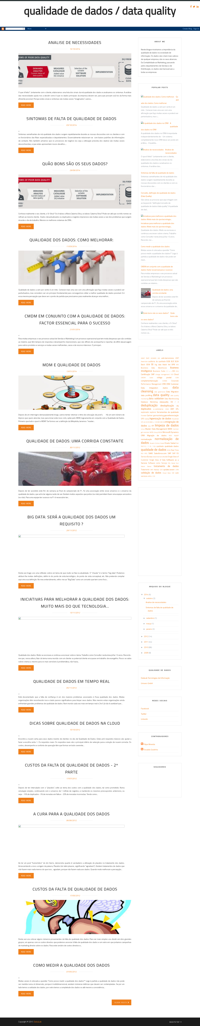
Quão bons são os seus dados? (75, 164)
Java (149, 426)
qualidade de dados (153, 449)
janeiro (149, 629)
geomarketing (158, 415)
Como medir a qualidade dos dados (71, 965)
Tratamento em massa (150, 469)
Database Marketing (149, 402)
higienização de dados (160, 418)
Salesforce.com (160, 453)
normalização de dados (160, 441)
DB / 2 (175, 402)
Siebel (155, 456)
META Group (154, 432)
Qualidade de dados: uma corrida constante (75, 441)
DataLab (37, 1021)
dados (165, 387)
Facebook (145, 708)
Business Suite (159, 371)
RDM (168, 450)
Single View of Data (157, 460)
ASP (177, 358)
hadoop (147, 419)
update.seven (169, 469)
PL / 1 (146, 446)
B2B (168, 361)
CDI (173, 371)
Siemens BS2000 (162, 456)
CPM (164, 384)
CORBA (164, 381)
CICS (172, 374)
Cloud (176, 374)
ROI (142, 453)
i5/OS (148, 422)
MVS (170, 435)
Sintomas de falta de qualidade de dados (71, 118)
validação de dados (151, 472)
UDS (161, 469)
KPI (153, 426)
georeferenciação (171, 415)
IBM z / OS (153, 422)
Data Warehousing (172, 398)
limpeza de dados (167, 425)
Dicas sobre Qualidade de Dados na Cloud (75, 723)
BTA (177, 364)
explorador (145, 412)
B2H (177, 361)
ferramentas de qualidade (168, 412)
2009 (146, 652)
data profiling (146, 395)
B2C (172, 361)
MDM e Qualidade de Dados (71, 365)
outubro (149, 598)
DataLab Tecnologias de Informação (155, 677)
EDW (167, 409)
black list (166, 364)
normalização (146, 439)
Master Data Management (156, 428)
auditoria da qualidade (157, 361)
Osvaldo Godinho (151, 749)
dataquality (164, 401)
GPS (142, 418)
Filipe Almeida (149, 744)
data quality (161, 395)
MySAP (176, 435)
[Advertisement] (49, 25)
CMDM (143, 377)
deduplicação (149, 405)
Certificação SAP (147, 374)
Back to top (175, 1022)
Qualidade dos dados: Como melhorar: (71, 240)
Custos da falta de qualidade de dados (75, 889)
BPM (173, 364)
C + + (169, 371)
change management (163, 374)
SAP (169, 453)
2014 (146, 594)
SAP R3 (175, 453)
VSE (173, 473)
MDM (170, 428)
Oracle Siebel (170, 443)
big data (158, 364)
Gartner (150, 415)
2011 (146, 641)
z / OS (153, 476)
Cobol (151, 377)
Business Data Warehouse (154, 368)
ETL (177, 408)
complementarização (149, 380)
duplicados (146, 409)
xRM (149, 476)
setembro (150, 618)
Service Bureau (147, 456)
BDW (148, 364)
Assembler (144, 361)
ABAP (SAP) (145, 358)
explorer (153, 412)
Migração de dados (157, 435)
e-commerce (158, 409)
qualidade (160, 446)
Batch (143, 364)
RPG (145, 453)
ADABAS (153, 358)
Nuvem (152, 443)
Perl (177, 443)
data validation (156, 398)
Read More (26, 105)
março (149, 623)
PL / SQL (153, 446)
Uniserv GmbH (147, 683)
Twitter (144, 713)
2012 (146, 636)
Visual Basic (167, 473)
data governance (159, 392)
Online (157, 443)
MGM (160, 432)
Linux (143, 429)
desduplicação (167, 405)
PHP (142, 446)
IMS (158, 422)
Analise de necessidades (74, 42)
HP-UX (143, 422)
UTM (177, 469)
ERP (172, 408)
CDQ (177, 371)
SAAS (150, 453)
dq (177, 405)
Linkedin (144, 719)
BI (152, 364)
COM (177, 377)
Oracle (162, 443)
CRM (168, 384)
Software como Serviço (157, 463)
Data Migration (172, 391)
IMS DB (162, 422)
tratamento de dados (166, 466)
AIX (159, 358)
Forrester (144, 415)
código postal (164, 377)
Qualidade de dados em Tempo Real (71, 681)
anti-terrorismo (167, 358)
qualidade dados (172, 446)
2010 (146, 647)
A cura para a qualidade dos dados (71, 814)
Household (175, 419)
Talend (149, 466)
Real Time (175, 450)
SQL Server (171, 463)
